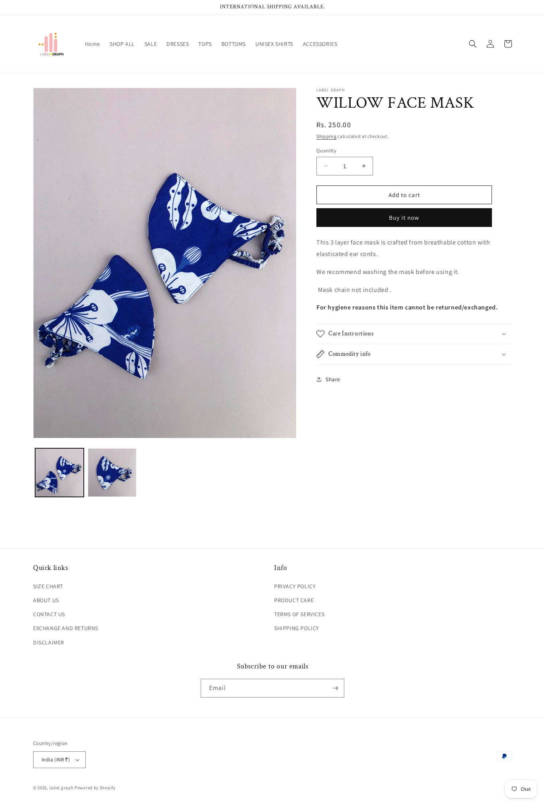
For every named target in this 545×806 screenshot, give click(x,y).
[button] (473, 44)
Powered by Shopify (95, 787)
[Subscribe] (335, 688)
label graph (61, 787)
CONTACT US (49, 614)
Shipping (326, 136)
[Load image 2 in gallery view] (112, 472)
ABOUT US (46, 600)
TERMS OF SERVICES (299, 614)
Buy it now (404, 217)
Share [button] (333, 378)
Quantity (326, 150)
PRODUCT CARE (294, 600)
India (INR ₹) (55, 759)
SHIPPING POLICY (296, 628)
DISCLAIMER (48, 642)
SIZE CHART (48, 586)
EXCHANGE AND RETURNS (65, 628)
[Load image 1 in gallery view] (59, 472)
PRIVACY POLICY (295, 586)
